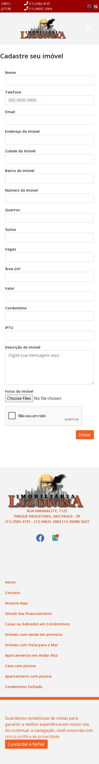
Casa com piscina (20, 665)
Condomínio (16, 308)
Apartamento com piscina (28, 676)
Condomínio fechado (23, 686)
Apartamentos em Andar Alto (31, 655)
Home (10, 582)
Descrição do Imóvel (22, 347)
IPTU (9, 327)
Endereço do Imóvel (22, 131)
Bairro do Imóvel (19, 170)
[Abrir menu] (88, 28)
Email (10, 111)
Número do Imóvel (21, 190)
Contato (12, 592)
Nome (10, 72)
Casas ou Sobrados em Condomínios (37, 624)
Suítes (10, 229)
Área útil (12, 268)
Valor (9, 288)
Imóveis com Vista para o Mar (31, 644)
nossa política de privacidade (32, 736)
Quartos (12, 209)
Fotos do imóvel (19, 391)
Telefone (13, 92)
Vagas (10, 249)
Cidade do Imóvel (20, 151)
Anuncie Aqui (16, 603)
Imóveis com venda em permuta (33, 634)
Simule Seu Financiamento (28, 613)
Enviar (85, 435)
